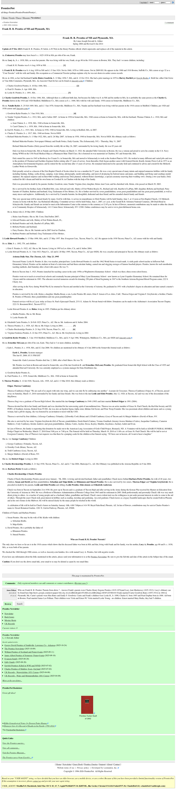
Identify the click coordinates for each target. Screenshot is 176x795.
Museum (26, 17)
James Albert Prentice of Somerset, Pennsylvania (24, 655)
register (144, 2)
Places (18, 17)
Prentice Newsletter (11, 22)
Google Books (142, 78)
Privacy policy (83, 767)
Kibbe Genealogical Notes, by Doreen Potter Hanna (25, 723)
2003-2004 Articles (11, 25)
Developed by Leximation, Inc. (104, 767)
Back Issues (9, 617)
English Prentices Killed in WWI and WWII (22, 665)
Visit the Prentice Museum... (13, 752)
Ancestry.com (77, 80)
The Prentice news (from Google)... (16, 757)
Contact (117, 764)
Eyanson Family (11, 658)
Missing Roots (10, 620)
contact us (37, 781)
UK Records (10, 623)
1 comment (169, 22)
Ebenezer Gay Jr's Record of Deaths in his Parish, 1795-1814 (29, 725)
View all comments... (10, 747)
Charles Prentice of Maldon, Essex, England (22, 668)
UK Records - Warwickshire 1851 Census (22, 672)
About (109, 764)
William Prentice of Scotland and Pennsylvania (24, 652)
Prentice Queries (91, 764)
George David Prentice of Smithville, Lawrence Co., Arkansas (30, 645)
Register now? (81, 583)
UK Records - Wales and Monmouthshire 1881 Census (27, 675)
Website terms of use (65, 767)
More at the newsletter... (12, 680)
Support (102, 764)
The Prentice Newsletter (14, 648)
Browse (8, 603)
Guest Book (78, 764)
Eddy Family (10, 662)
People (12, 17)
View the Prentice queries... (13, 743)
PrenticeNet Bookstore (15, 730)
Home (5, 17)
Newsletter (9, 613)
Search (19, 603)
